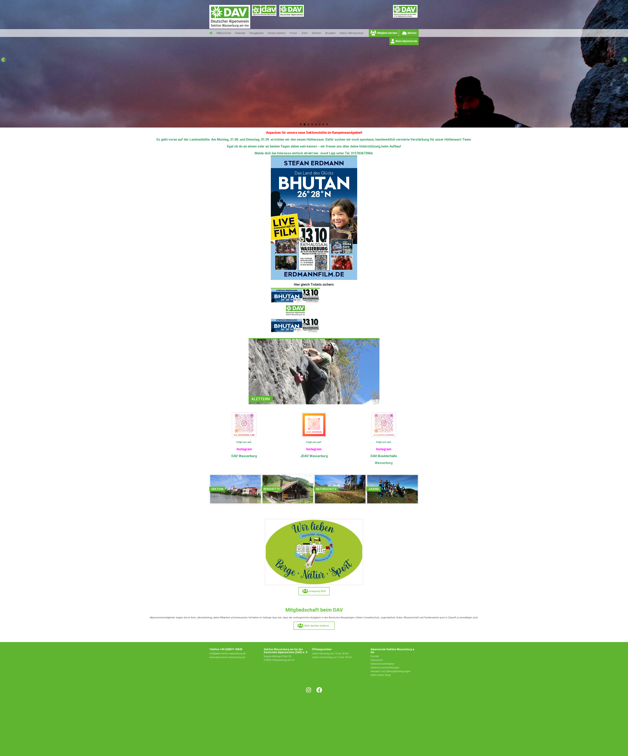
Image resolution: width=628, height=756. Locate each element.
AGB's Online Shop (381, 675)
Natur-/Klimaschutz (351, 33)
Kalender (240, 33)
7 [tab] (323, 124)
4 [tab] (312, 124)
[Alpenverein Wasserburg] (229, 27)
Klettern (316, 33)
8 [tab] (327, 124)
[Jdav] (264, 19)
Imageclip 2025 (317, 591)
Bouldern (330, 33)
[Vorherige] (3, 59)
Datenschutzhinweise (382, 663)
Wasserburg (384, 463)
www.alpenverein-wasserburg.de (227, 657)
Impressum (377, 660)
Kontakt (375, 656)
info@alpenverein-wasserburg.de (227, 653)
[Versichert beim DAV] (405, 19)
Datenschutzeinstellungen (385, 667)
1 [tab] (301, 124)
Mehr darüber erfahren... (317, 625)
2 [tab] (304, 124)
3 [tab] (308, 124)
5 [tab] (316, 124)
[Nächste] (624, 59)
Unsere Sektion (277, 33)
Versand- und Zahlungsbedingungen (390, 671)
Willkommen (223, 33)
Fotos (293, 33)
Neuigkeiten (256, 33)
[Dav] (291, 19)
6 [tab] (320, 124)
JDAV (304, 33)
